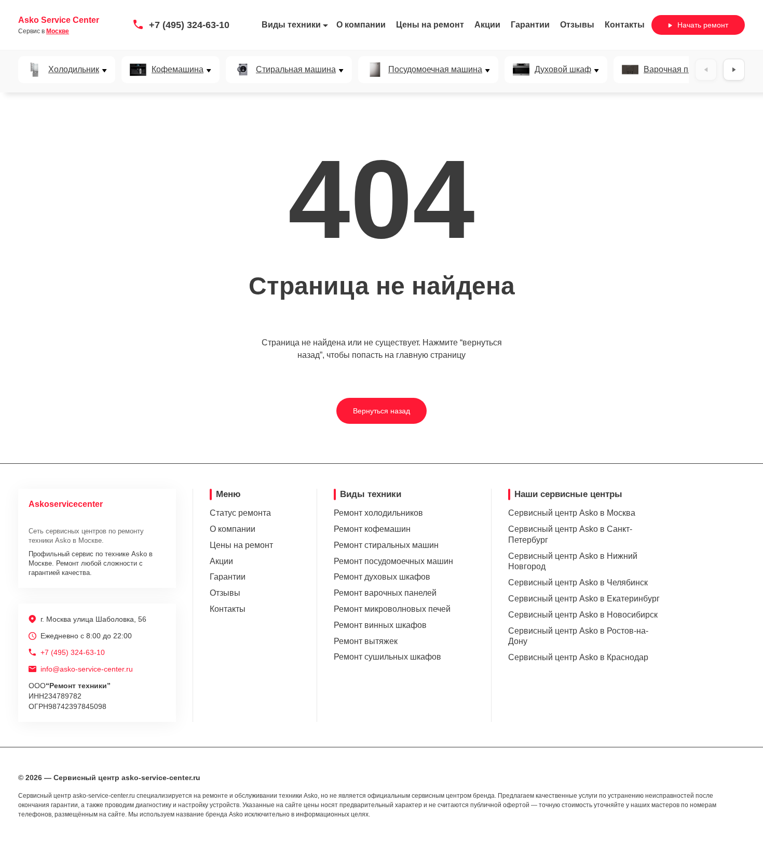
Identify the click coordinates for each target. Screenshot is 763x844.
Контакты (625, 24)
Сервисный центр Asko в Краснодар (578, 657)
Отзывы (577, 24)
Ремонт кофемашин (372, 529)
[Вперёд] (734, 70)
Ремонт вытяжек (366, 641)
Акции (487, 24)
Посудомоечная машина (435, 69)
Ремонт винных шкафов (380, 625)
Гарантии (530, 24)
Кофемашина (177, 69)
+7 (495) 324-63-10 (189, 25)
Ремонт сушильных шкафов (387, 656)
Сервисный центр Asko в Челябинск (578, 582)
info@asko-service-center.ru (86, 669)
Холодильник (73, 69)
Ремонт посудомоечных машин (393, 561)
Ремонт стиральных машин (386, 545)
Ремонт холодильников (378, 512)
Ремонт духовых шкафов (382, 576)
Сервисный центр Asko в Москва (571, 512)
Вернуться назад (381, 411)
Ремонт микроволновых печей (392, 609)
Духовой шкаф (563, 69)
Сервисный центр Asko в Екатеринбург (584, 598)
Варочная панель (677, 69)
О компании (361, 24)
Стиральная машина (296, 69)
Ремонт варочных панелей (385, 592)
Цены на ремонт (430, 24)
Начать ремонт (702, 25)
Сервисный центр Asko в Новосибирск (583, 614)
